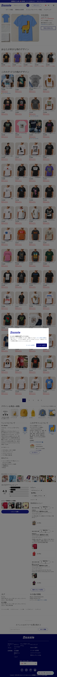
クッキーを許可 (41, 345)
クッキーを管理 (30, 345)
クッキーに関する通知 (40, 337)
